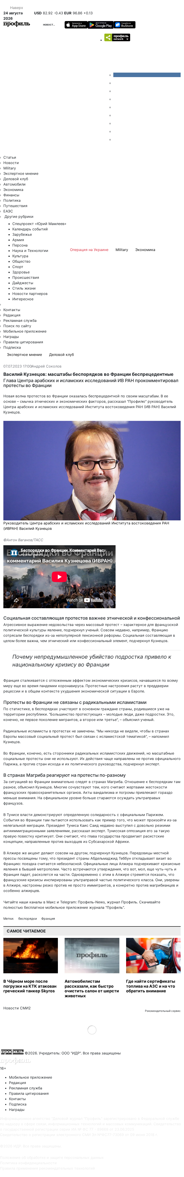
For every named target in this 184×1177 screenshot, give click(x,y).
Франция (48, 918)
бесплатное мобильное (44, 907)
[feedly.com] (116, 123)
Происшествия (25, 277)
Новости (49, 24)
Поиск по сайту (17, 326)
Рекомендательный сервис (163, 1011)
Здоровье (21, 272)
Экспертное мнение (20, 173)
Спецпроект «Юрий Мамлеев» (39, 223)
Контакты (11, 309)
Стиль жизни (24, 288)
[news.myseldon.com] (116, 107)
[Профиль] (16, 24)
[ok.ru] (116, 83)
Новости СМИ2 (17, 1008)
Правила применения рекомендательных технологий (47, 1168)
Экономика (13, 189)
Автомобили (14, 184)
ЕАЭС (8, 211)
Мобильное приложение (24, 331)
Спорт (17, 266)
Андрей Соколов (46, 366)
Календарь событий (30, 229)
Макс (51, 902)
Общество (21, 261)
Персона (20, 245)
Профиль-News (91, 902)
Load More (92, 1030)
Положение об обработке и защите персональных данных (52, 1157)
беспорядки (28, 918)
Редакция (11, 315)
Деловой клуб (15, 179)
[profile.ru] (116, 131)
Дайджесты (22, 283)
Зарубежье (22, 234)
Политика (12, 200)
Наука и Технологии (30, 250)
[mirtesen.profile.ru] (116, 99)
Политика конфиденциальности (28, 1163)
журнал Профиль (122, 902)
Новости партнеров (30, 293)
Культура (20, 256)
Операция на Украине (89, 249)
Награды (11, 336)
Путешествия (15, 205)
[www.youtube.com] (116, 91)
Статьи (9, 157)
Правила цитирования (23, 342)
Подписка (12, 347)
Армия (18, 240)
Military (9, 168)
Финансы (11, 195)
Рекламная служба (20, 320)
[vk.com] (147, 75)
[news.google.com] (116, 115)
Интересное (22, 299)
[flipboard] (116, 139)
